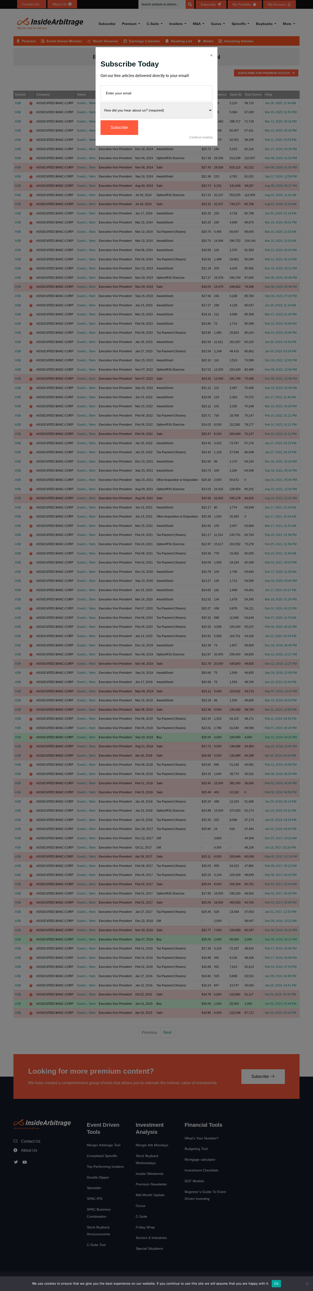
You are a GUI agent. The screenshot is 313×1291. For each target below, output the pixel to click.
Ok (276, 1283)
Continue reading (200, 137)
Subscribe (119, 127)
